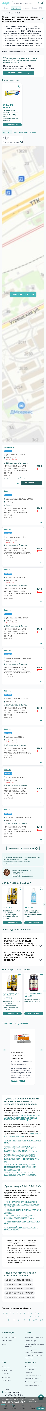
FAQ (40, 8)
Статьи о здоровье (9, 1337)
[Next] (44, 904)
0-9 (41, 1320)
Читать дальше (18, 1080)
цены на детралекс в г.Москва (19, 1293)
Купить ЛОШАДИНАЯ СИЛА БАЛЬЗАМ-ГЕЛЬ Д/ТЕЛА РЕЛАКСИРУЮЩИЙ (11, 995)
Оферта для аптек (32, 1385)
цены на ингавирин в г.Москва (19, 1289)
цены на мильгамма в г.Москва (20, 1297)
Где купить (16, 8)
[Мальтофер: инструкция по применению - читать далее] (22, 1038)
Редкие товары (30, 1340)
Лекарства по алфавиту (34, 1337)
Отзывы (34, 8)
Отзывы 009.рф (7, 1370)
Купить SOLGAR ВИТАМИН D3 (33, 993)
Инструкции (26, 8)
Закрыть (40, 1408)
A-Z (35, 1320)
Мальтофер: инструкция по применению (18, 1055)
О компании (6, 1367)
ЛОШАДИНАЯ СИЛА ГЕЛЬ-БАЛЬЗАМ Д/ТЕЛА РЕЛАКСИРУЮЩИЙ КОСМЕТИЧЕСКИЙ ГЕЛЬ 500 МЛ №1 (12, 915)
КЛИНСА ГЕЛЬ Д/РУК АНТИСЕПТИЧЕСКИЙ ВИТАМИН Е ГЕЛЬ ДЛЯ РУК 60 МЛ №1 (33, 914)
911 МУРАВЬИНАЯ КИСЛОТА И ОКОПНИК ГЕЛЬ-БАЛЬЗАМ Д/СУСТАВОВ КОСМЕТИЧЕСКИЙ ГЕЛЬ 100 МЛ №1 (11, 116)
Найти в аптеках (12, 124)
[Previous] (4, 1050)
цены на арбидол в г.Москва (18, 1280)
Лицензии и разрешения (34, 1382)
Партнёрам (6, 1377)
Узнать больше (7, 1404)
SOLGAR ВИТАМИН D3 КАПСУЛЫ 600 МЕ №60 (32, 1000)
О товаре (7, 8)
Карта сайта (6, 1380)
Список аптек (7, 1340)
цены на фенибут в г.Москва (18, 1284)
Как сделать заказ (32, 1378)
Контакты (5, 1374)
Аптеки (4, 1344)
